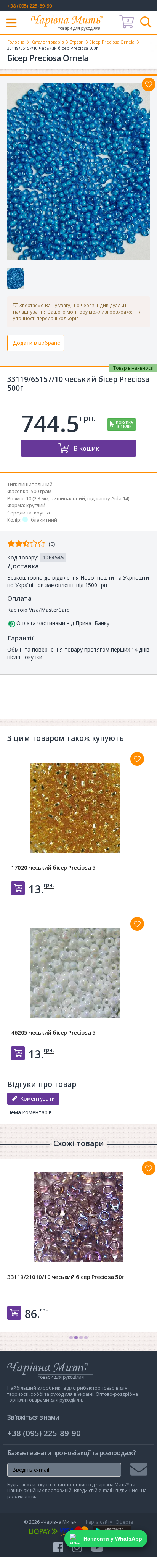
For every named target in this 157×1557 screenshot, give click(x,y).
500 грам (41, 491)
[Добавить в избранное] (137, 759)
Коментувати (36, 1098)
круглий (35, 505)
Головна (15, 42)
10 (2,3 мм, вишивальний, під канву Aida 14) (77, 498)
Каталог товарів (47, 42)
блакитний (44, 519)
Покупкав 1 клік (124, 424)
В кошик (85, 448)
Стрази (76, 42)
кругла (42, 512)
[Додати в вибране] (148, 84)
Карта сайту (99, 1522)
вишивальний (35, 484)
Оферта (124, 1522)
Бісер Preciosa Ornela (112, 42)
